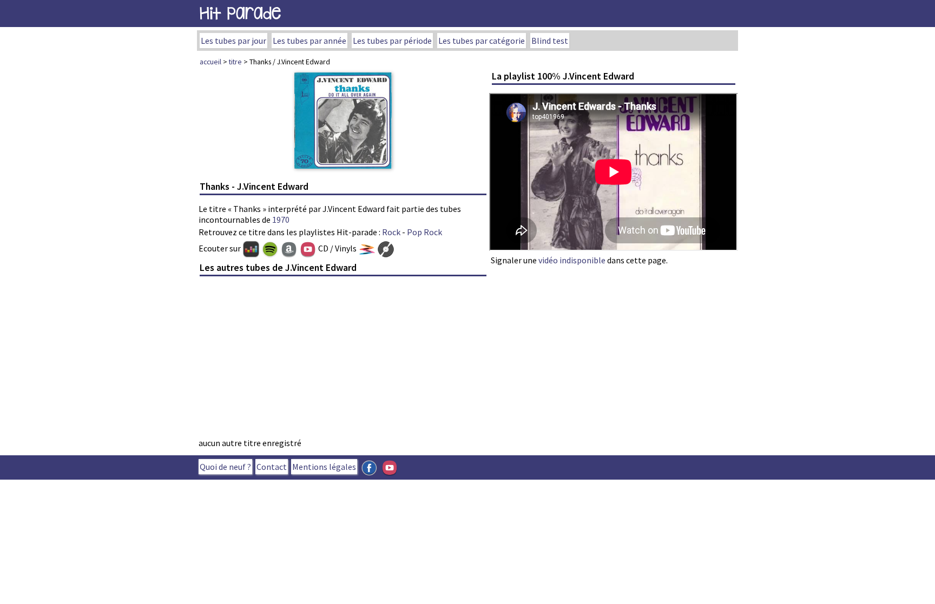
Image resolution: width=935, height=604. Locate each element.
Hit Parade (240, 13)
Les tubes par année (309, 40)
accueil (210, 62)
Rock (391, 232)
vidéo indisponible (571, 260)
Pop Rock (424, 232)
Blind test (549, 40)
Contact (271, 466)
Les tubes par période (392, 40)
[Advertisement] (343, 360)
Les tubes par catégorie (481, 40)
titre (235, 62)
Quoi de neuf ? (225, 466)
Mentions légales (324, 466)
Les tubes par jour (233, 40)
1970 (280, 219)
